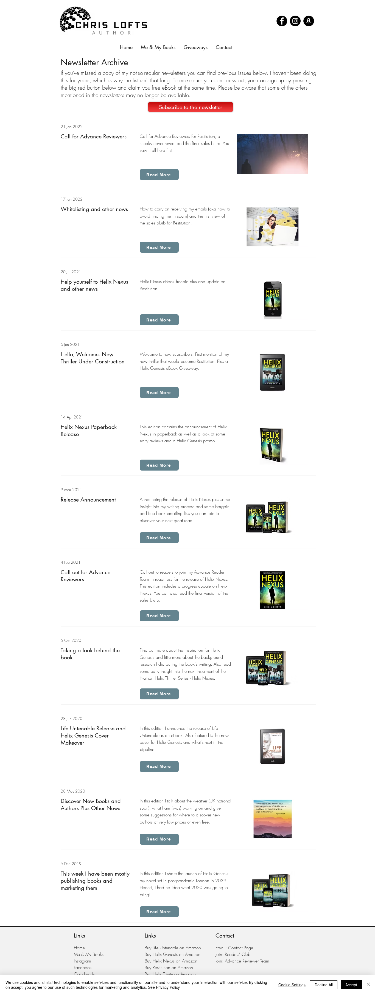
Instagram (82, 961)
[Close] (368, 985)
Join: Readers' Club (233, 954)
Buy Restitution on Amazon (169, 967)
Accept (351, 984)
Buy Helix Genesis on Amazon (172, 954)
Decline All (324, 984)
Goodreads (84, 974)
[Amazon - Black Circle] (308, 21)
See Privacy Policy (164, 987)
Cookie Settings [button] (292, 984)
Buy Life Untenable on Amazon (173, 948)
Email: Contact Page (234, 948)
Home (79, 948)
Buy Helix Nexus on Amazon (171, 961)
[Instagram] (295, 21)
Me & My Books (88, 954)
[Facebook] (281, 21)
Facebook (83, 967)
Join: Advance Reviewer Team (242, 961)
